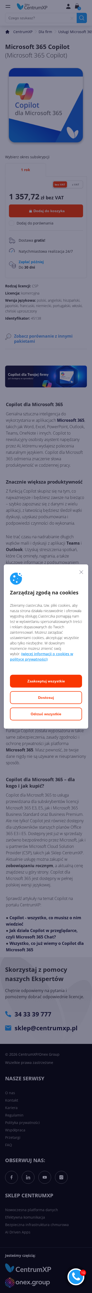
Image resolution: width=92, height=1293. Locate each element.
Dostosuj (46, 698)
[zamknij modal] (81, 571)
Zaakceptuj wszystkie (46, 681)
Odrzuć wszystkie (46, 714)
